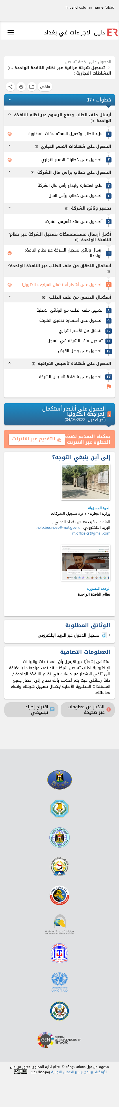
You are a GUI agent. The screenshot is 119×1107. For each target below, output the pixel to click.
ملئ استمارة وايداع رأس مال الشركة (70, 185)
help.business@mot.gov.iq (59, 527)
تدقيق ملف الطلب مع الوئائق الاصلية (69, 310)
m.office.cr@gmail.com (91, 533)
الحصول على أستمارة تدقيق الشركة (71, 321)
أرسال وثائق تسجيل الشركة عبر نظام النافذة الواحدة (64, 253)
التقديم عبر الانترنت (37, 438)
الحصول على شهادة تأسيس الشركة (71, 377)
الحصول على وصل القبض (80, 351)
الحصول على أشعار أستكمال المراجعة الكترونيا (62, 285)
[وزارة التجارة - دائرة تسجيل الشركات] (85, 482)
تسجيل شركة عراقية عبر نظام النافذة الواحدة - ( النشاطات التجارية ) (59, 70)
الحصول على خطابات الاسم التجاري (72, 160)
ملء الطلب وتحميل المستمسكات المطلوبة (65, 134)
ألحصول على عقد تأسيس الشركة (73, 222)
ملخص (45, 86)
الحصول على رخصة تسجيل (88, 62)
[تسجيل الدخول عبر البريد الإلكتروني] (104, 635)
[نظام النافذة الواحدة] (85, 563)
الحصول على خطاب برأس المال (76, 196)
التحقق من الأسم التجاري (81, 331)
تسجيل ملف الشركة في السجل (75, 341)
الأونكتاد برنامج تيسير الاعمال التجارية (79, 1072)
